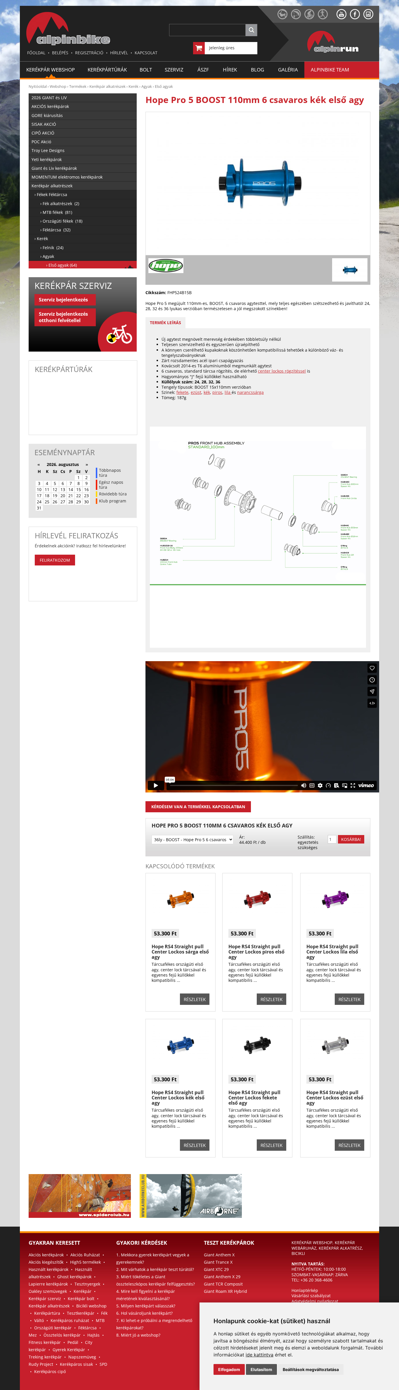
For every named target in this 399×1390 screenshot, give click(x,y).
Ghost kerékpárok (74, 1276)
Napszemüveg (82, 1357)
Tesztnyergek (87, 1284)
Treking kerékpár (45, 1357)
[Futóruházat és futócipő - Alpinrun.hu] (342, 53)
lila (228, 392)
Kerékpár (82, 1291)
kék (207, 392)
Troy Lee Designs (48, 150)
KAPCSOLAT (146, 52)
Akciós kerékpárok (46, 1255)
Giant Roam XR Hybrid (225, 1291)
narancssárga (250, 392)
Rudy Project (41, 1364)
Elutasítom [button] (261, 1369)
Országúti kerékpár (53, 1327)
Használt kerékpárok (48, 1269)
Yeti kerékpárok (47, 159)
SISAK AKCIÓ (44, 124)
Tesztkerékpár (80, 1313)
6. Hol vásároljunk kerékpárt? (144, 1313)
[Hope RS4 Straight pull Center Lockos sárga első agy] (180, 915)
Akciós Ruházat (85, 1255)
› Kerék (41, 238)
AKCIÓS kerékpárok (50, 106)
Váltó (39, 1320)
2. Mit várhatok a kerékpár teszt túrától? (155, 1269)
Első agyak (164, 86)
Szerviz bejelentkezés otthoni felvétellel (63, 317)
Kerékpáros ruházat (70, 1320)
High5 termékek (85, 1262)
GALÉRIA (288, 69)
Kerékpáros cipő (50, 1371)
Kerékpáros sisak (76, 1364)
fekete (182, 392)
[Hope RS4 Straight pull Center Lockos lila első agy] (335, 915)
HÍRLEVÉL (119, 52)
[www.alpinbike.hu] (311, 17)
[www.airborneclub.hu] (297, 17)
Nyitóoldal (38, 86)
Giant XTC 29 (216, 1269)
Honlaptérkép (305, 1290)
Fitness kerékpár (45, 1342)
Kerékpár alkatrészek (107, 86)
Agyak (146, 86)
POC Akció (41, 141)
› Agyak (47, 256)
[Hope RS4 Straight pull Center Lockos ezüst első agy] (335, 1061)
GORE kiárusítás (47, 115)
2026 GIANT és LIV (49, 97)
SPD (103, 1364)
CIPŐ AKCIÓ (43, 133)
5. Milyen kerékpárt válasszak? (145, 1306)
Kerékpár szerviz (45, 1298)
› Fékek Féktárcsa (50, 194)
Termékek (77, 86)
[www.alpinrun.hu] (327, 17)
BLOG (257, 69)
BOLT (146, 69)
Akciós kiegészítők (46, 1262)
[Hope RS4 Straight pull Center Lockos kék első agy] (180, 1061)
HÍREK (230, 69)
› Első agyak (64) (61, 265)
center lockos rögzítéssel (282, 371)
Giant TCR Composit (223, 1284)
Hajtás (93, 1335)
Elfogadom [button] (229, 1369)
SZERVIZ (174, 69)
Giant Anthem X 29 (222, 1276)
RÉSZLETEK (195, 999)
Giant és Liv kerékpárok (54, 168)
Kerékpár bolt (81, 1298)
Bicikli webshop (91, 1306)
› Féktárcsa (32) (55, 230)
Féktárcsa (87, 1327)
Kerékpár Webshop (50, 69)
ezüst (196, 392)
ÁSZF (203, 69)
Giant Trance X (218, 1262)
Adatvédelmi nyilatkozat (315, 1301)
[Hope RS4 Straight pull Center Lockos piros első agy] (257, 915)
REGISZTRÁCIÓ (89, 52)
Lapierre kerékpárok (48, 1284)
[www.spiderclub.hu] (284, 17)
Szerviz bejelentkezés (63, 299)
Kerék (133, 86)
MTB (100, 1320)
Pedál (72, 1342)
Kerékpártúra (47, 1313)
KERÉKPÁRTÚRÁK (107, 69)
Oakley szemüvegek (48, 1291)
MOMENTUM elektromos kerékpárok (67, 177)
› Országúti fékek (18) (61, 221)
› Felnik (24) (51, 247)
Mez (33, 1335)
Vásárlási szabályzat (311, 1295)
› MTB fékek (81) (56, 212)
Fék (104, 1313)
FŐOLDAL (36, 52)
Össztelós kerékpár (62, 1335)
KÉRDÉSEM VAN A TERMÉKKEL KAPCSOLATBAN (198, 806)
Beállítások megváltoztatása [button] (311, 1369)
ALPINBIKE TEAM (330, 69)
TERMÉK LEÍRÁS (165, 322)
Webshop (58, 86)
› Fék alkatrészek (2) (59, 203)
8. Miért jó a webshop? (138, 1335)
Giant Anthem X (219, 1255)
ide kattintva (259, 1355)
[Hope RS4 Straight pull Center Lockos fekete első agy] (257, 1061)
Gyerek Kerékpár (69, 1349)
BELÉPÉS (60, 52)
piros (217, 392)
